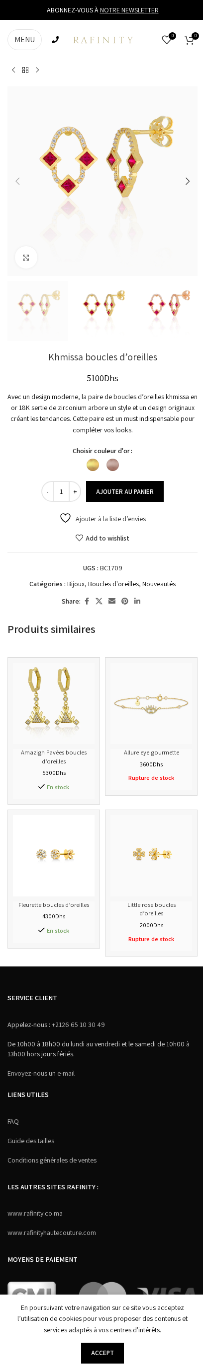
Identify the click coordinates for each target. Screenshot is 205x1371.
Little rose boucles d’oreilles (151, 909)
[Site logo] (102, 39)
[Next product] (37, 70)
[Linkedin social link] (137, 601)
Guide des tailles (30, 1140)
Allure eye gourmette (151, 752)
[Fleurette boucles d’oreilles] (54, 855)
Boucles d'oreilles (113, 583)
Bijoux (76, 583)
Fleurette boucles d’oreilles (53, 904)
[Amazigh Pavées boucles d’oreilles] (54, 703)
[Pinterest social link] (124, 601)
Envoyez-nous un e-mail (41, 1073)
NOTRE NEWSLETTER (129, 9)
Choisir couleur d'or (101, 450)
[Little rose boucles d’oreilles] (151, 855)
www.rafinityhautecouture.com (51, 1232)
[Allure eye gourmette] (151, 703)
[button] (17, 181)
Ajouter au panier (125, 491)
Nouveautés (159, 583)
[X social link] (99, 601)
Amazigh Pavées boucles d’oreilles (54, 756)
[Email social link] (111, 601)
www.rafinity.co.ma (35, 1213)
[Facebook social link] (87, 601)
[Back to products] (25, 70)
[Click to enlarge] (26, 257)
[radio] (93, 465)
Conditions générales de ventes (52, 1160)
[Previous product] (13, 70)
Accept (102, 1353)
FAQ (13, 1121)
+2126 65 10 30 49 (77, 1024)
